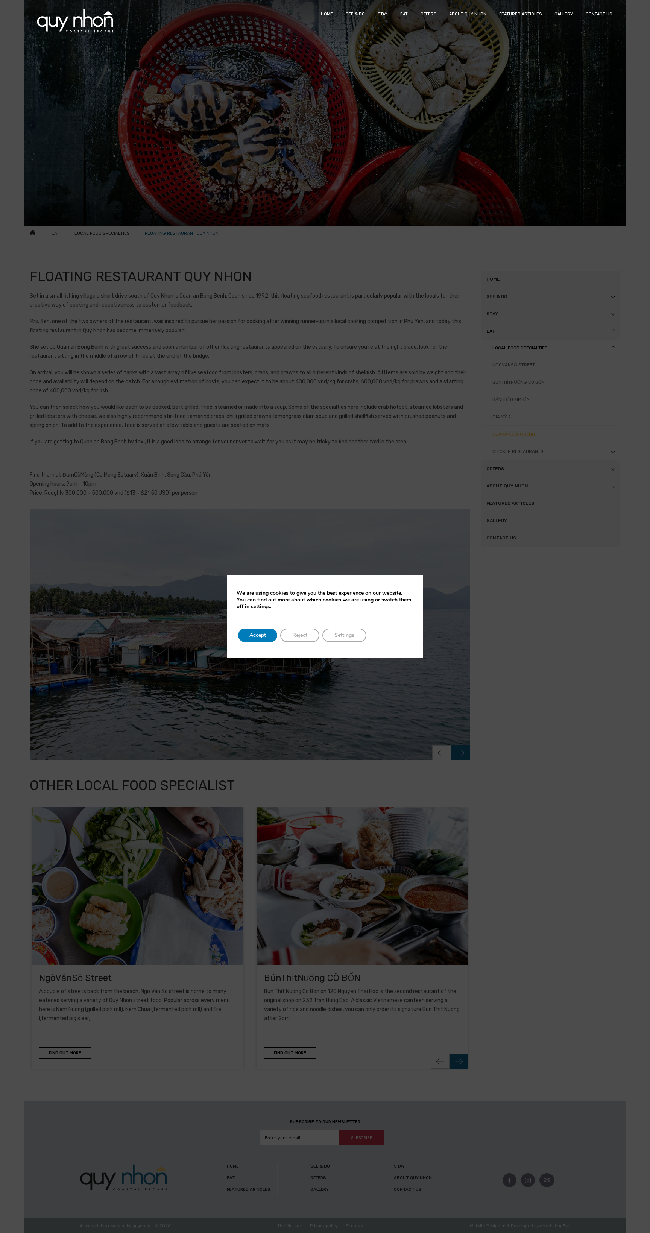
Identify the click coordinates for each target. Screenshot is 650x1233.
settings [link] (260, 606)
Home (327, 14)
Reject (299, 635)
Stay (382, 14)
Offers (428, 14)
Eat (404, 14)
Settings (344, 635)
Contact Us (599, 14)
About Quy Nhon (467, 14)
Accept (257, 635)
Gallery (563, 14)
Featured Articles (520, 14)
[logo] (75, 21)
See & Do (355, 14)
